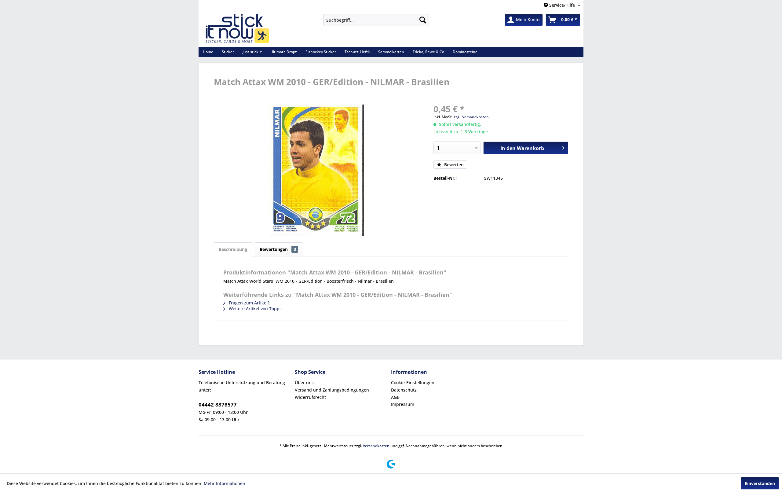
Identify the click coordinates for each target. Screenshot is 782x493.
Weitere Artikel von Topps (255, 308)
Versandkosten (376, 445)
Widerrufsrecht (310, 397)
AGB (395, 397)
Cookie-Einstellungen (412, 382)
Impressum (402, 404)
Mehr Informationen (224, 483)
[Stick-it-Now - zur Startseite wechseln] (237, 29)
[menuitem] (376, 20)
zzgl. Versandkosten (471, 117)
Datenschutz (404, 390)
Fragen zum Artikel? (248, 303)
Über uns (304, 382)
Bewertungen (278, 249)
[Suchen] (422, 20)
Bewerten (453, 164)
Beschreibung (233, 249)
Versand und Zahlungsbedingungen (332, 390)
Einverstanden (760, 483)
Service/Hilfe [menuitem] (562, 5)
